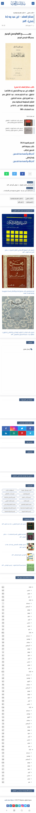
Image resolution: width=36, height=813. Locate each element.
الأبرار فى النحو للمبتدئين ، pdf (19, 555)
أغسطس (28, 606)
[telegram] (30, 433)
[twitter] (22, 428)
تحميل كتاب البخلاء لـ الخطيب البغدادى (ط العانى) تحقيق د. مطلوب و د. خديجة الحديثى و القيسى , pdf (18, 333)
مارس (28, 590)
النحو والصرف (26, 494)
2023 (30, 671)
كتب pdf (20, 202)
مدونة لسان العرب (9, 800)
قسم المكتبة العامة (10, 511)
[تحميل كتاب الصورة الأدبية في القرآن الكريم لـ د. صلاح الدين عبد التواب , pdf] (18, 230)
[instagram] (14, 428)
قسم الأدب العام (26, 497)
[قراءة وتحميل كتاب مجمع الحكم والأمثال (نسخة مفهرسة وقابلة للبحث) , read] (18, 271)
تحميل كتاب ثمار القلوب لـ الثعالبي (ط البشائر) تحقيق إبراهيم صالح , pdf (14, 121)
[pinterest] (22, 433)
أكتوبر (28, 681)
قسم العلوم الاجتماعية (26, 508)
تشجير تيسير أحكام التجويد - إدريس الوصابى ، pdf (14, 565)
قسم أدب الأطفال (9, 494)
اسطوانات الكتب (10, 490)
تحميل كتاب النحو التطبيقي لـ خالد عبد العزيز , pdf (14, 524)
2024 (30, 632)
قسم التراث (29, 202)
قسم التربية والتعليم (26, 504)
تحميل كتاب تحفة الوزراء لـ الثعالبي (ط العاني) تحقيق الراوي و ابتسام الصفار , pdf (14, 129)
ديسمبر (28, 603)
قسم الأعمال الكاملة (9, 497)
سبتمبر (28, 642)
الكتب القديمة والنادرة (18, 13)
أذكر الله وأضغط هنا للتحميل (23, 154)
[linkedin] (6, 433)
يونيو (29, 613)
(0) (3, 25)
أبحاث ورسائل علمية (26, 490)
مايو (29, 616)
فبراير (29, 593)
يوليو (28, 610)
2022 (30, 707)
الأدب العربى (30, 13)
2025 (30, 600)
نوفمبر (28, 639)
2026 (30, 587)
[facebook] (30, 428)
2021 (30, 749)
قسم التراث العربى (9, 501)
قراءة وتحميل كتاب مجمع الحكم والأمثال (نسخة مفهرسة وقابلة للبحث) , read (18, 292)
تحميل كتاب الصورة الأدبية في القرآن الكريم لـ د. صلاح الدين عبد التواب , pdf (19, 251)
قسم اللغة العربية (26, 511)
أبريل (29, 619)
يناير (29, 597)
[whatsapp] (14, 433)
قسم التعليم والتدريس (9, 504)
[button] (22, 174)
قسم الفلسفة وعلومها (10, 508)
